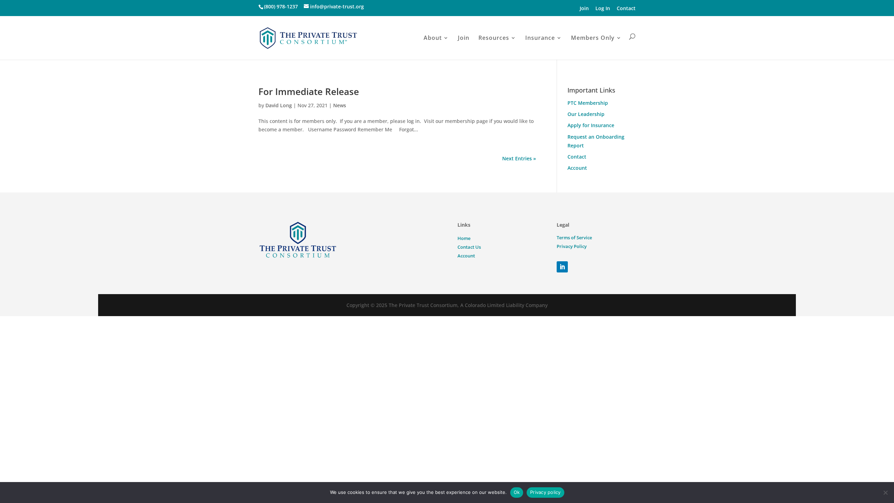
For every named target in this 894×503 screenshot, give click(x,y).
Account (577, 168)
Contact (626, 8)
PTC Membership (587, 103)
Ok (517, 492)
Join (584, 8)
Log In (602, 8)
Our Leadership (585, 114)
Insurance (540, 38)
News (339, 105)
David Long (278, 105)
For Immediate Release (308, 91)
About (433, 38)
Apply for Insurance (590, 125)
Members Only (593, 38)
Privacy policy (545, 492)
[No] (885, 492)
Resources (493, 38)
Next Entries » (519, 158)
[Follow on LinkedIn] (562, 266)
